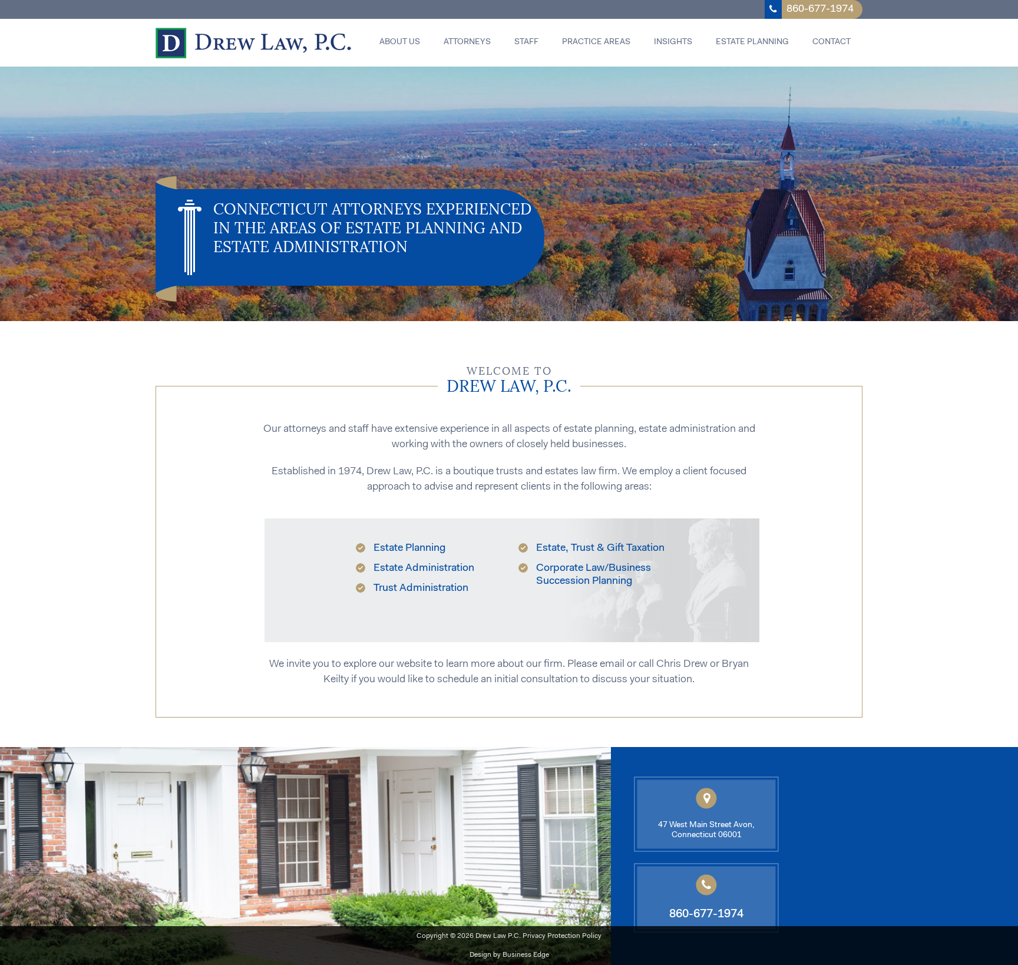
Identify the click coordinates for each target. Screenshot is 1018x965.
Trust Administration (421, 588)
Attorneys (467, 42)
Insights (673, 42)
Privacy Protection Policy (562, 936)
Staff (526, 42)
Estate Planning (752, 42)
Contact (831, 42)
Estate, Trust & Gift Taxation (600, 548)
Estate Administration (424, 568)
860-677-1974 (820, 9)
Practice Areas (596, 42)
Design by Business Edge (509, 955)
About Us (399, 42)
